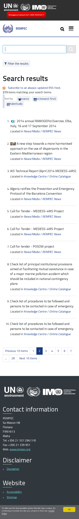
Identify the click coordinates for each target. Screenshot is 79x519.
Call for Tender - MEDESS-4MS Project (37, 211)
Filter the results (18, 63)
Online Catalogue (60, 176)
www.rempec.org (20, 449)
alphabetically (14, 104)
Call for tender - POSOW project (32, 246)
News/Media (32, 131)
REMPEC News (51, 131)
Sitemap (12, 497)
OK (69, 509)
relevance (23, 99)
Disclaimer (13, 469)
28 (13, 358)
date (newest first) (44, 99)
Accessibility (14, 492)
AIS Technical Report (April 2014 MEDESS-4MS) (43, 170)
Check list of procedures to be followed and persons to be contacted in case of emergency (41, 303)
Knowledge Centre (35, 176)
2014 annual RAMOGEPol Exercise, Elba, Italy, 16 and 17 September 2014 (41, 123)
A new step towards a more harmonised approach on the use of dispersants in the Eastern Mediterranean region (41, 148)
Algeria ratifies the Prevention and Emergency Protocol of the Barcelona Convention (42, 191)
